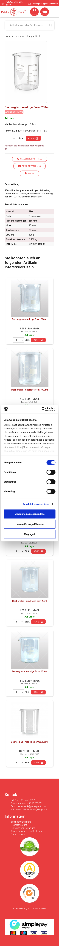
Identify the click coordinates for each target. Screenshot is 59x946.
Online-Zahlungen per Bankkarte (26, 831)
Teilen (30, 173)
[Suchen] (50, 25)
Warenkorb (45, 14)
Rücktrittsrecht (18, 834)
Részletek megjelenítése (35, 504)
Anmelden (34, 14)
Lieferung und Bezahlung (23, 828)
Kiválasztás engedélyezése (29, 524)
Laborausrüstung (23, 36)
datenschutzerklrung (21, 822)
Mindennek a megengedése (30, 514)
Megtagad (29, 534)
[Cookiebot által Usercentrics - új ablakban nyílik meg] (42, 409)
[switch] (51, 472)
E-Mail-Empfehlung (31, 166)
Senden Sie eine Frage (30, 159)
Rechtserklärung (19, 825)
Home (8, 36)
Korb (31, 138)
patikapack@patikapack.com (45, 4)
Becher (38, 36)
